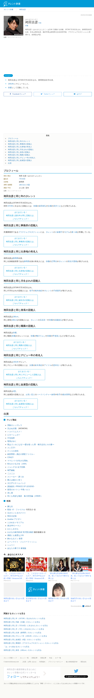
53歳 (39, 23)
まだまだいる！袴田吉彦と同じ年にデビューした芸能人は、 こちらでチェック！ (24, 374)
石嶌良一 (43, 320)
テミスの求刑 (12, 451)
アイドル (47, 365)
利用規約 (42, 662)
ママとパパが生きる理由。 (18, 461)
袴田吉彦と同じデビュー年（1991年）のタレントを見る (25, 636)
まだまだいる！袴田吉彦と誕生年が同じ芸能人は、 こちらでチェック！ (20, 215)
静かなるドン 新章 (15, 539)
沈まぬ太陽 (12, 428)
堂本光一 (57, 365)
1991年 (11, 84)
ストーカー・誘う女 (15, 477)
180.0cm (22, 185)
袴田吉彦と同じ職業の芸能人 (19, 155)
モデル (67, 232)
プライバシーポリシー (55, 662)
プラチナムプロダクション (29, 232)
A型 (28, 185)
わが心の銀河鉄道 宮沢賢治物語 (20, 532)
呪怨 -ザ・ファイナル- (16, 509)
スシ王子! (11, 448)
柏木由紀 (38, 291)
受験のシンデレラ (14, 425)
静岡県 (15, 258)
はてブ (79, 94)
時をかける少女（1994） (17, 464)
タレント (49, 232)
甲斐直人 (56, 336)
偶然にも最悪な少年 (15, 535)
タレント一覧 (24, 658)
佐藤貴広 (58, 320)
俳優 (26, 25)
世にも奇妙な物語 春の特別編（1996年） (24, 496)
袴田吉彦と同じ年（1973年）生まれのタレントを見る (24, 618)
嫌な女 (11, 506)
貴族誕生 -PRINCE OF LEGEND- (21, 486)
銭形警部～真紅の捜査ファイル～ (21, 454)
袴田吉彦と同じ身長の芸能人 (19, 152)
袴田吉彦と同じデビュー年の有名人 (21, 158)
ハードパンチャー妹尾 (46, 394)
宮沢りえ (57, 206)
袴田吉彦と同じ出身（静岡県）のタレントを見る (22, 633)
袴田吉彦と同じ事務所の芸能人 (20, 144)
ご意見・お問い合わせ (29, 662)
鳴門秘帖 (11, 470)
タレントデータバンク (14, 37)
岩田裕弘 (42, 206)
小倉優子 (58, 232)
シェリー (11, 545)
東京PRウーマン (14, 526)
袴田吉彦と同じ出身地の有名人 (20, 147)
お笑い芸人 (30, 394)
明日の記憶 (12, 516)
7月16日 (22, 179)
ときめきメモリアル (15, 522)
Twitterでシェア (49, 94)
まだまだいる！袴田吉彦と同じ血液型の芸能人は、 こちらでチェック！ (20, 404)
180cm (15, 317)
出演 (9, 163)
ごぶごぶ (11, 473)
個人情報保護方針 (72, 662)
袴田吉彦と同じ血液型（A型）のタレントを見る (22, 640)
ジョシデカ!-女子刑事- (16, 467)
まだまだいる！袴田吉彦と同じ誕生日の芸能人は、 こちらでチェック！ (20, 300)
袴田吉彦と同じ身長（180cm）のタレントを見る (22, 650)
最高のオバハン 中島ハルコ (18, 489)
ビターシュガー (13, 435)
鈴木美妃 (38, 365)
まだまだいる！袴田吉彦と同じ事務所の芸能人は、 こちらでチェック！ (20, 241)
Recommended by (76, 606)
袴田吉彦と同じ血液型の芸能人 (20, 160)
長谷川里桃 (72, 261)
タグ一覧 (58, 658)
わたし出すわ (12, 529)
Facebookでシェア (19, 94)
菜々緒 (74, 232)
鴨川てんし (40, 336)
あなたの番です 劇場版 (16, 548)
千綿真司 (57, 291)
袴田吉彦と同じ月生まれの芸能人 (21, 149)
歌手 (31, 291)
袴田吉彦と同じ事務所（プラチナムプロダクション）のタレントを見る (31, 643)
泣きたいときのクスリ (16, 513)
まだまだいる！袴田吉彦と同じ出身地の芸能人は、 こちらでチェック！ (20, 271)
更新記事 (43, 658)
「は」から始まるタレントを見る (16, 647)
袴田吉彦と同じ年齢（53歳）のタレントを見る (22, 622)
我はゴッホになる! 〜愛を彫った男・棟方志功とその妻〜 (30, 444)
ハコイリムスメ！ (14, 432)
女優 (50, 206)
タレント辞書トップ (10, 658)
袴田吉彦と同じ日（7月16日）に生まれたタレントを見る (26, 625)
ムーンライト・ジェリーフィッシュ (22, 542)
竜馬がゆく (12, 441)
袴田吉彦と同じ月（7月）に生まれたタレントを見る (24, 629)
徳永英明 (66, 394)
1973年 (10, 206)
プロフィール (13, 138)
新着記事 (34, 658)
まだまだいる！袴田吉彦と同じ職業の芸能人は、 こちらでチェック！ (20, 345)
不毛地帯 (11, 438)
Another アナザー (14, 519)
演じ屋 (10, 493)
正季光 (54, 261)
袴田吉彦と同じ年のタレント (19, 141)
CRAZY (10, 457)
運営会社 (83, 662)
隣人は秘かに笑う (14, 480)
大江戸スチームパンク (16, 483)
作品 (50, 658)
